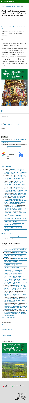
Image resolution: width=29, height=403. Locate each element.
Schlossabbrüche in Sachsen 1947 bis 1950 (15, 218)
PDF (5, 111)
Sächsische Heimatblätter (10, 1)
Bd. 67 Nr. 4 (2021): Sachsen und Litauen (10, 6)
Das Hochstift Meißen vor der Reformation (14, 292)
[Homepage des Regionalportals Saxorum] (11, 387)
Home (2, 5)
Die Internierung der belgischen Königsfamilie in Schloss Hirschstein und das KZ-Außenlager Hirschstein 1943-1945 (14, 225)
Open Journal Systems (7, 335)
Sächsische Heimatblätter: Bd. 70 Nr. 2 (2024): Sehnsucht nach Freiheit (15, 214)
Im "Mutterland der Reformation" (15, 298)
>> (12, 233)
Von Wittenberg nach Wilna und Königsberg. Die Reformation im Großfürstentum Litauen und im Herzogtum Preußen (15, 200)
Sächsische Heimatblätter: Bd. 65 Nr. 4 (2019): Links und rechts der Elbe (15, 250)
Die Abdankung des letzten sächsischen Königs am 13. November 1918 (15, 286)
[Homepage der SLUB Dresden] (5, 387)
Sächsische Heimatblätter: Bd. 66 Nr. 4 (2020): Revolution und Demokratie (15, 289)
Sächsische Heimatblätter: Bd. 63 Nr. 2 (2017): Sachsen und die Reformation (15, 266)
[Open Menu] (1, 1)
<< (2, 317)
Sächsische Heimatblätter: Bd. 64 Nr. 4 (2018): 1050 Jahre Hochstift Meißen (15, 255)
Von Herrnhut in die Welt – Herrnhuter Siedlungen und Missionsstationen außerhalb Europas (15, 305)
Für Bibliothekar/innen (7, 329)
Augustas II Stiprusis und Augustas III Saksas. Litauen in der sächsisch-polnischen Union (15, 171)
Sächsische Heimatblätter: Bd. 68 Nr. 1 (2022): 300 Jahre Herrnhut (15, 191)
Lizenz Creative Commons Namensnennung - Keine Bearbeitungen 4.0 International (13, 141)
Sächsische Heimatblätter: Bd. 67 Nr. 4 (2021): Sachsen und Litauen (15, 173)
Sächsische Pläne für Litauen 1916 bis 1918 (14, 182)
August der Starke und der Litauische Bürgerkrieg (15, 176)
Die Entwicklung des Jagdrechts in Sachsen (15, 311)
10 (10, 233)
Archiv (7, 5)
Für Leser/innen (6, 324)
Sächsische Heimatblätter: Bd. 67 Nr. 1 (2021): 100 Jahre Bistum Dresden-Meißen (15, 282)
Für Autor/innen (6, 327)
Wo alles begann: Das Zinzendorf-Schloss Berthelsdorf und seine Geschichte (15, 189)
